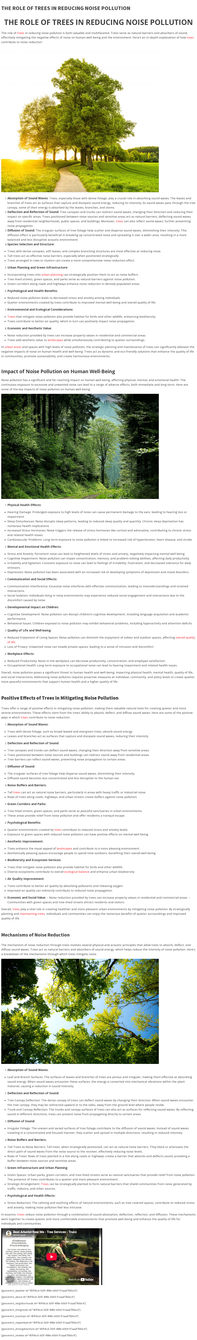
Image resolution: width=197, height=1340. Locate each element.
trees (20, 33)
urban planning (52, 274)
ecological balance (77, 872)
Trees (11, 316)
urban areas (13, 347)
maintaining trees (32, 914)
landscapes (55, 340)
